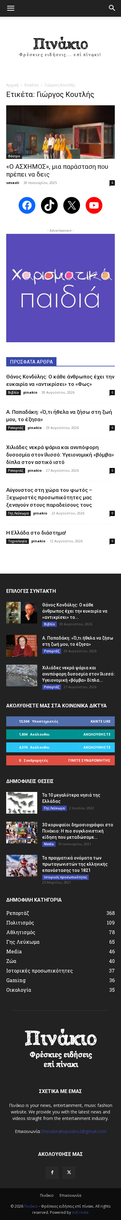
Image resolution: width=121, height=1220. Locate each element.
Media (49, 844)
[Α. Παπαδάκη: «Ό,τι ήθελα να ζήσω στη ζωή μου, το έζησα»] (21, 646)
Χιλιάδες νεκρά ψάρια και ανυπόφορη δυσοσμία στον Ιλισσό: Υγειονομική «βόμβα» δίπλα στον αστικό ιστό (60, 454)
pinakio (30, 392)
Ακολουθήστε (96, 734)
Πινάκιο (47, 1195)
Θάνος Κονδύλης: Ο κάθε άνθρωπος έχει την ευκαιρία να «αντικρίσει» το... (74, 611)
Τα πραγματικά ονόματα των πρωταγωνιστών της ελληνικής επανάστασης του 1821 (75, 864)
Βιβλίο (13, 392)
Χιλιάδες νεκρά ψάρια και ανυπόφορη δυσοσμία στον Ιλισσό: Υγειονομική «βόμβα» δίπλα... (78, 674)
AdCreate (80, 1212)
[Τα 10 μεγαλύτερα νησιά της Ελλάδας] (21, 803)
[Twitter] (69, 1172)
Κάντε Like (100, 721)
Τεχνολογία (17, 541)
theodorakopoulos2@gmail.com (74, 1131)
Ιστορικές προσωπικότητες (65, 877)
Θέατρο (14, 156)
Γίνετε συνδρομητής (89, 760)
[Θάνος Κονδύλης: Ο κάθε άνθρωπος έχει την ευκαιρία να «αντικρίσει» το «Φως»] (21, 612)
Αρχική (12, 85)
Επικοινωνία (70, 1195)
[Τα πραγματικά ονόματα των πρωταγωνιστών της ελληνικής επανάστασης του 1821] (21, 866)
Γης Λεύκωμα (18, 513)
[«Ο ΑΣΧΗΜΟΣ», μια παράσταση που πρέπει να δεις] (60, 132)
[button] (10, 8)
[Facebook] (52, 1172)
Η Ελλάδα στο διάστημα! (36, 533)
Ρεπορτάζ (15, 428)
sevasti (12, 182)
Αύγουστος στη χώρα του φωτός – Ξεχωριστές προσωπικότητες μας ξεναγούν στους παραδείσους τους (49, 497)
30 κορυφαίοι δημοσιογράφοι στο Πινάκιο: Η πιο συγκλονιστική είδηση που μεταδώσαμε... (77, 831)
